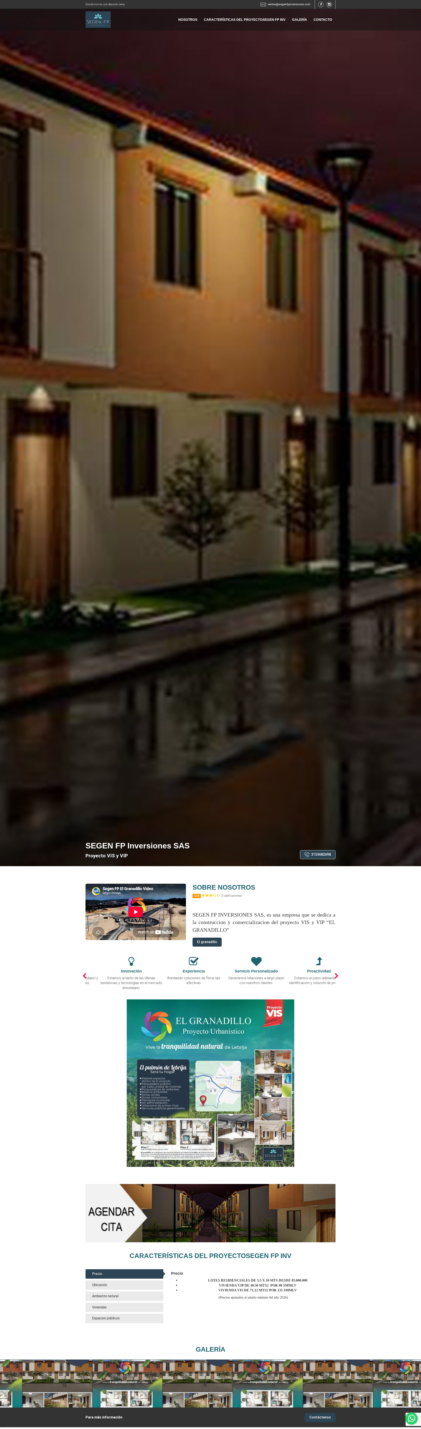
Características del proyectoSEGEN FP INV (244, 19)
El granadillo (207, 942)
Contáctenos (320, 1417)
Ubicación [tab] (99, 1285)
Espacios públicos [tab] (106, 1318)
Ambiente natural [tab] (105, 1296)
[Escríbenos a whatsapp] (411, 1418)
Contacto (323, 19)
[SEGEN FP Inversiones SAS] (35, 1384)
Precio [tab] (97, 1274)
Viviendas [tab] (99, 1307)
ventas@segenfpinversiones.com (289, 4)
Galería (299, 19)
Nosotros (187, 19)
